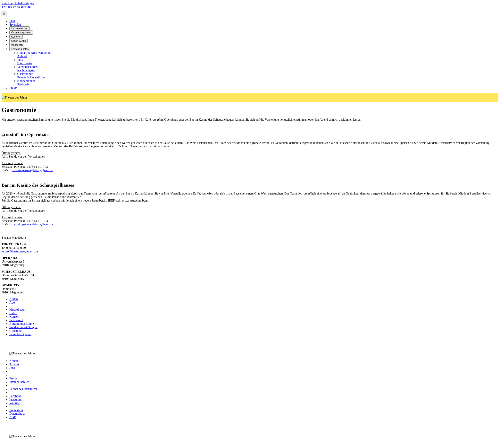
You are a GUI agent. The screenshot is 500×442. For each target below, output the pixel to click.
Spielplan (15, 24)
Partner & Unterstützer (31, 77)
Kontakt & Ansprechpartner (34, 52)
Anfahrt (22, 56)
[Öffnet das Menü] (3, 11)
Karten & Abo (18, 40)
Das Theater (24, 63)
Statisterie (23, 84)
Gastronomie (25, 73)
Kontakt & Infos (20, 49)
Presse (13, 88)
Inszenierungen (19, 28)
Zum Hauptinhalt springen (18, 3)
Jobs (20, 59)
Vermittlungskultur (21, 32)
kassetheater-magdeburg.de (20, 251)
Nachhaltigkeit (26, 70)
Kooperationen (26, 80)
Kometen (16, 36)
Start (12, 21)
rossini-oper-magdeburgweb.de (32, 170)
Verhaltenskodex (27, 66)
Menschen (17, 44)
